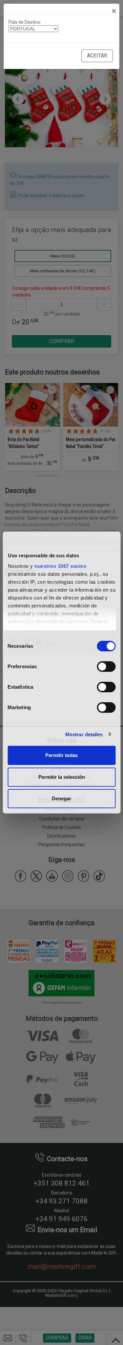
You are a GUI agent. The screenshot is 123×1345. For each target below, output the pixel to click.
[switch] (106, 666)
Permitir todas (61, 755)
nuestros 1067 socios (60, 566)
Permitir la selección (61, 777)
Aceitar (97, 55)
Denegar (61, 798)
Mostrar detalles (84, 734)
